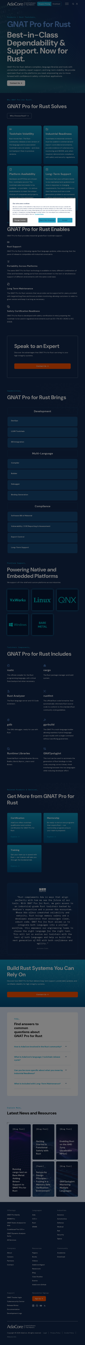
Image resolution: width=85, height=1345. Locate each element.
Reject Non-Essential (47, 220)
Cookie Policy (39, 214)
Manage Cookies (20, 220)
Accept (64, 220)
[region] (42, 212)
